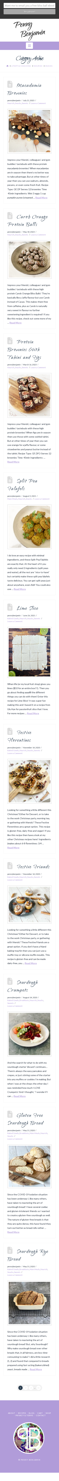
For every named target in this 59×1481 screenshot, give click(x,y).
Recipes (22, 1413)
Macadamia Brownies (24, 90)
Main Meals (12, 499)
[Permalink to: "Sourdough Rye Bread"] (29, 1303)
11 (38, 1388)
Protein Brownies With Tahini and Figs (24, 350)
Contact (41, 1415)
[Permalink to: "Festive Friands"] (29, 904)
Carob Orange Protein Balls (27, 221)
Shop (48, 1413)
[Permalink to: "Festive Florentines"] (29, 781)
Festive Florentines (19, 737)
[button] (29, 45)
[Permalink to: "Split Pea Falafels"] (29, 527)
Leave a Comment (38, 103)
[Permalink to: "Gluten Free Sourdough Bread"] (29, 1166)
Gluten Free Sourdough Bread (25, 1119)
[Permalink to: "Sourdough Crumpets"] (29, 1034)
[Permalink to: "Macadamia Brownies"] (29, 131)
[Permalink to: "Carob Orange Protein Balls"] (29, 260)
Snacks (18, 103)
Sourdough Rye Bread (27, 1256)
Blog (32, 1413)
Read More (41, 197)
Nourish (10, 103)
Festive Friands (33, 867)
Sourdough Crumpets (22, 987)
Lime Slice (27, 608)
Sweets (25, 103)
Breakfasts (24, 1000)
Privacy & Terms (24, 1415)
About (11, 1413)
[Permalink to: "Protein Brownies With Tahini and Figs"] (29, 395)
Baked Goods (13, 618)
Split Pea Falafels (22, 485)
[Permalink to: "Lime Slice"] (29, 652)
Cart (40, 1413)
